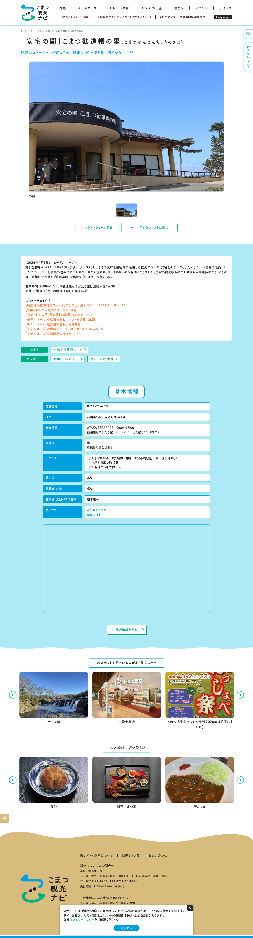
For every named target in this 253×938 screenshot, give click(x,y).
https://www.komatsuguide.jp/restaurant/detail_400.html (126, 760)
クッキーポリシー (83, 919)
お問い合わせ (158, 855)
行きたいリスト (248, 57)
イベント (201, 8)
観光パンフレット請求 (75, 17)
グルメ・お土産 (151, 8)
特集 (62, 8)
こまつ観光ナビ (35, 12)
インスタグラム (96, 510)
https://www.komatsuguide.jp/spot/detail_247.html (126, 675)
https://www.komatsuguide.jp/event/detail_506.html (199, 675)
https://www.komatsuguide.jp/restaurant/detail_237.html (199, 760)
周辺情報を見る (126, 629)
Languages (223, 17)
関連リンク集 (130, 855)
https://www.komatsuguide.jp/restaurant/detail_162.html (53, 760)
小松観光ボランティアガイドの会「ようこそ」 (124, 17)
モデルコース (87, 8)
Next (240, 695)
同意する (126, 928)
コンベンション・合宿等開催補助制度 (182, 17)
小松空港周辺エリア (68, 349)
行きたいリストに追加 (154, 227)
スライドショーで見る (99, 227)
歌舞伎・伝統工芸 (66, 359)
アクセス (226, 8)
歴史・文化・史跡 (102, 359)
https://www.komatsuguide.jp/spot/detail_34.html (53, 675)
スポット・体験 (119, 8)
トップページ (27, 31)
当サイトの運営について (96, 855)
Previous (12, 695)
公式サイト (94, 514)
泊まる (178, 8)
